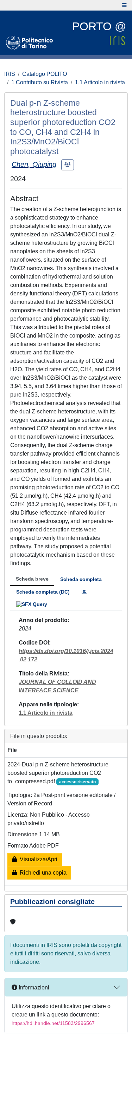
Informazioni (33, 987)
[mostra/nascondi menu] (124, 5)
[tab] (84, 592)
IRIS (9, 74)
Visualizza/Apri (37, 859)
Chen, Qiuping (34, 164)
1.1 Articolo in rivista (100, 82)
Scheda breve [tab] (32, 579)
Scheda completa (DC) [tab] (43, 592)
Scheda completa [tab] (81, 579)
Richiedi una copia (42, 873)
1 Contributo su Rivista (39, 82)
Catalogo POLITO (44, 74)
